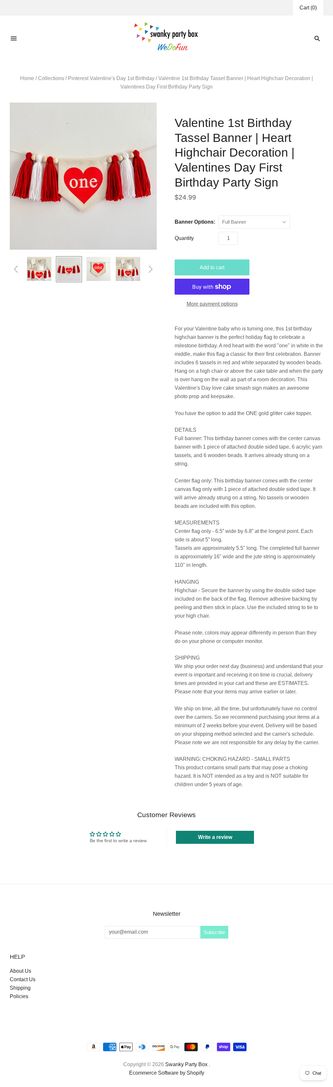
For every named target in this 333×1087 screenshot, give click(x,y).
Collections (51, 78)
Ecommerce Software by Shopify (166, 1073)
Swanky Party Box (186, 1064)
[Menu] (14, 38)
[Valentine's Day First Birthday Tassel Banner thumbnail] (69, 269)
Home (27, 78)
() (308, 7)
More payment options (212, 304)
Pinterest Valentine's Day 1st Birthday (111, 78)
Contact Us (22, 979)
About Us (20, 971)
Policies (19, 996)
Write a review (215, 837)
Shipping (20, 988)
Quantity (184, 238)
